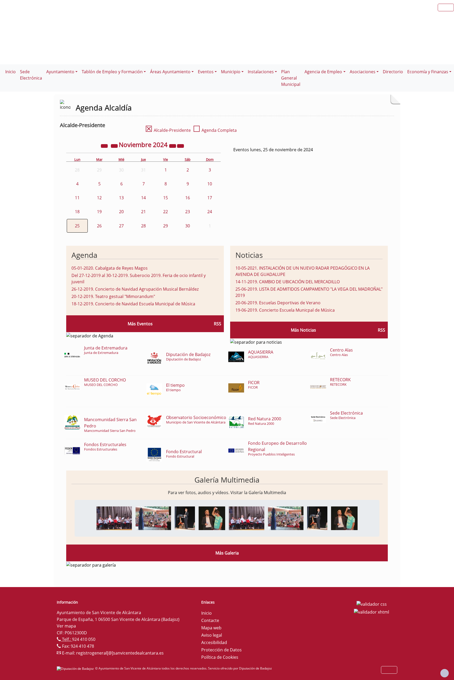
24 (209, 212)
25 (77, 226)
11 (77, 198)
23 (187, 212)
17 (209, 198)
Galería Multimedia (227, 480)
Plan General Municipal (290, 78)
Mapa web (211, 628)
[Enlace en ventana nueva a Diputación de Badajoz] (76, 668)
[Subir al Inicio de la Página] (444, 673)
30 (187, 226)
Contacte (210, 620)
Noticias (249, 255)
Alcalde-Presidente (168, 130)
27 (121, 226)
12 (99, 198)
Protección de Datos (221, 650)
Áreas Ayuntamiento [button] (170, 72)
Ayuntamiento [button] (60, 72)
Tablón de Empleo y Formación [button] (112, 72)
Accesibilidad (214, 642)
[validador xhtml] (371, 611)
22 (165, 212)
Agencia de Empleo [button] (323, 72)
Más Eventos (140, 324)
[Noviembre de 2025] (173, 145)
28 (143, 226)
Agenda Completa (215, 130)
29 (165, 226)
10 (209, 184)
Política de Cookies (219, 657)
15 (165, 198)
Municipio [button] (230, 72)
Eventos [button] (206, 72)
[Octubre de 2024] (115, 145)
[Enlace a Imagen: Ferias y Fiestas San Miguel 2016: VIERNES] (114, 518)
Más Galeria (227, 553)
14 (143, 198)
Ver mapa (66, 626)
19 (99, 212)
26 (99, 226)
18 (77, 212)
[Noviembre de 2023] (105, 145)
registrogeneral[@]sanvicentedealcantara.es (120, 653)
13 (121, 198)
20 (121, 212)
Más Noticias (303, 330)
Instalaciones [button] (261, 72)
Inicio (10, 72)
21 (143, 212)
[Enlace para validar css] (372, 604)
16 (187, 198)
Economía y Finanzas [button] (427, 72)
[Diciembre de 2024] (180, 145)
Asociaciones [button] (362, 72)
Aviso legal (211, 635)
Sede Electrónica (31, 75)
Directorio (393, 72)
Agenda (84, 255)
